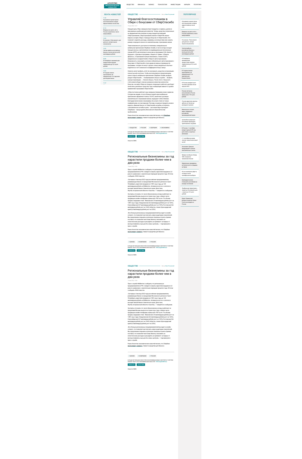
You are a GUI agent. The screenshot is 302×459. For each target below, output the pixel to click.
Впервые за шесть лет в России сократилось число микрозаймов (189, 33)
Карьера (187, 4)
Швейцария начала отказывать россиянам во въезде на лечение (189, 181)
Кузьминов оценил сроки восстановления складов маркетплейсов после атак (189, 24)
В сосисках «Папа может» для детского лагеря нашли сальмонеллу (189, 41)
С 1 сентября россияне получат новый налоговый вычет (189, 140)
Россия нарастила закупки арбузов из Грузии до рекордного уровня (189, 103)
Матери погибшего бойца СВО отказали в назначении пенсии (189, 156)
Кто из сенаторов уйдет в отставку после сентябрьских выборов (189, 173)
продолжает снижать (135, 232)
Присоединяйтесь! (161, 133)
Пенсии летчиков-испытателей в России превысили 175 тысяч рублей (188, 93)
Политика (197, 4)
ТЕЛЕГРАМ (141, 136)
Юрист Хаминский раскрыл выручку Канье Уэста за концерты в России (189, 201)
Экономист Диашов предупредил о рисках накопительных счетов (188, 148)
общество (133, 127)
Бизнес (151, 4)
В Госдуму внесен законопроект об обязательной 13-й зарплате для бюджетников (187, 74)
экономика (165, 127)
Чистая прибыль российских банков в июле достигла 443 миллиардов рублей (188, 51)
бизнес (132, 242)
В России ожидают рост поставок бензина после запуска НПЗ (189, 84)
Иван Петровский (169, 14)
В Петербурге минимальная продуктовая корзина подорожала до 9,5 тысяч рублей (189, 62)
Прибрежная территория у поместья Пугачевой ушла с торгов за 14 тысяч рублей (189, 191)
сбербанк (153, 127)
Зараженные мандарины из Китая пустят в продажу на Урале (189, 165)
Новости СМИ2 (132, 140)
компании (142, 242)
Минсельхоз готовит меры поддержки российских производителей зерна (188, 112)
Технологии (162, 4)
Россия (143, 127)
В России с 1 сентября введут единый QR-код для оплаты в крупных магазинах (189, 130)
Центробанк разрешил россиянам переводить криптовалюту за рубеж (189, 121)
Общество (130, 4)
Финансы (141, 4)
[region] (112, 51)
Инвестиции (175, 4)
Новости (131, 136)
